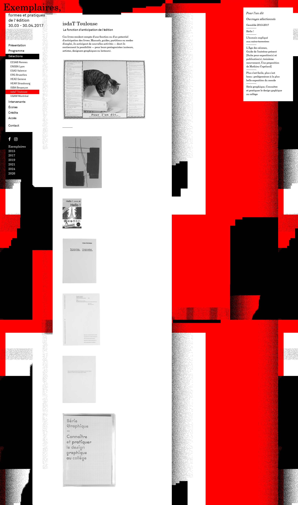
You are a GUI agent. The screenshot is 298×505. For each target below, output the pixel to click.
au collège (264, 90)
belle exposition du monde (263, 77)
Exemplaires (31, 7)
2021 (11, 164)
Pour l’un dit (255, 13)
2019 (11, 160)
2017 (11, 155)
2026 (11, 173)
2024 (11, 169)
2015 (11, 151)
